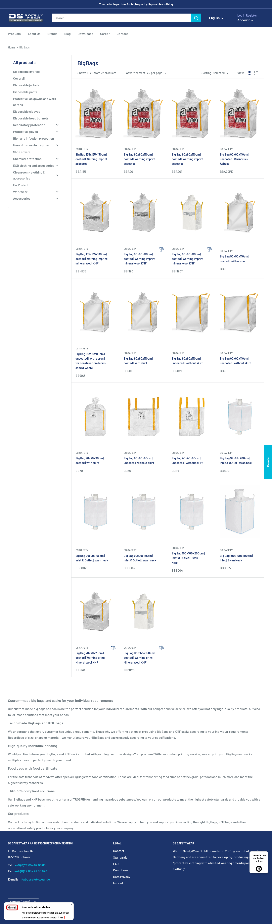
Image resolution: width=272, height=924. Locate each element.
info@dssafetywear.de (34, 879)
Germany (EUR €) (20, 901)
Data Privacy (121, 877)
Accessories (21, 198)
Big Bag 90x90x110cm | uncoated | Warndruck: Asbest (234, 159)
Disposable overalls (26, 71)
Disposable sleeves (26, 111)
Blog (67, 34)
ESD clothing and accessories (33, 165)
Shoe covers (21, 152)
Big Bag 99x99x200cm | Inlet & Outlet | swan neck (236, 460)
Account (243, 20)
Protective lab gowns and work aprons (34, 102)
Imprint (118, 883)
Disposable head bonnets (31, 118)
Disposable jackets (26, 85)
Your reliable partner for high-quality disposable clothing (136, 4)
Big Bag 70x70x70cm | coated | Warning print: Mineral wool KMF (90, 657)
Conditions (120, 870)
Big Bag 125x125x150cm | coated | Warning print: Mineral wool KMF (139, 657)
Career (105, 34)
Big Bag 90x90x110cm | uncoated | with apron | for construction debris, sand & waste (90, 361)
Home (11, 47)
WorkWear (20, 192)
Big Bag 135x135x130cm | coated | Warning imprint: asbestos (91, 159)
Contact (122, 34)
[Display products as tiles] (249, 73)
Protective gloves (25, 131)
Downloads (85, 34)
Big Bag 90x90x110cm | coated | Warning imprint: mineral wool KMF (140, 258)
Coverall (19, 78)
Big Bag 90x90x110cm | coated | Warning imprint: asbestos (140, 159)
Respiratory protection (29, 125)
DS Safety (81, 149)
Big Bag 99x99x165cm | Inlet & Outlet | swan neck (91, 558)
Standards (120, 857)
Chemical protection (27, 159)
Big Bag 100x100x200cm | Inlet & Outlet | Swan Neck (188, 557)
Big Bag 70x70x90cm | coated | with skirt (89, 460)
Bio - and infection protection (33, 138)
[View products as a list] (256, 73)
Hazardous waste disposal (31, 145)
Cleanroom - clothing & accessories (29, 175)
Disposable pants (25, 92)
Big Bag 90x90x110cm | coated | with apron (234, 258)
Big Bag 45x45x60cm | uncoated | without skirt (187, 460)
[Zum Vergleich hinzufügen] (161, 260)
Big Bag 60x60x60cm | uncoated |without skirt (139, 460)
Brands (52, 34)
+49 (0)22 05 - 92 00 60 (30, 865)
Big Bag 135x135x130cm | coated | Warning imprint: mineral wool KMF (91, 258)
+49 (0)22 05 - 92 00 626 (31, 871)
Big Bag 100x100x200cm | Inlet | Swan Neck (236, 558)
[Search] (196, 18)
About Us (34, 34)
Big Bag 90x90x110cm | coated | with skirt (138, 361)
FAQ (115, 864)
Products (14, 34)
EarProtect (20, 185)
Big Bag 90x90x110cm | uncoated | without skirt (187, 361)
